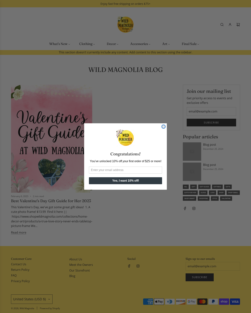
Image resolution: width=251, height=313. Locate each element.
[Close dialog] (163, 126)
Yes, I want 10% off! (125, 180)
